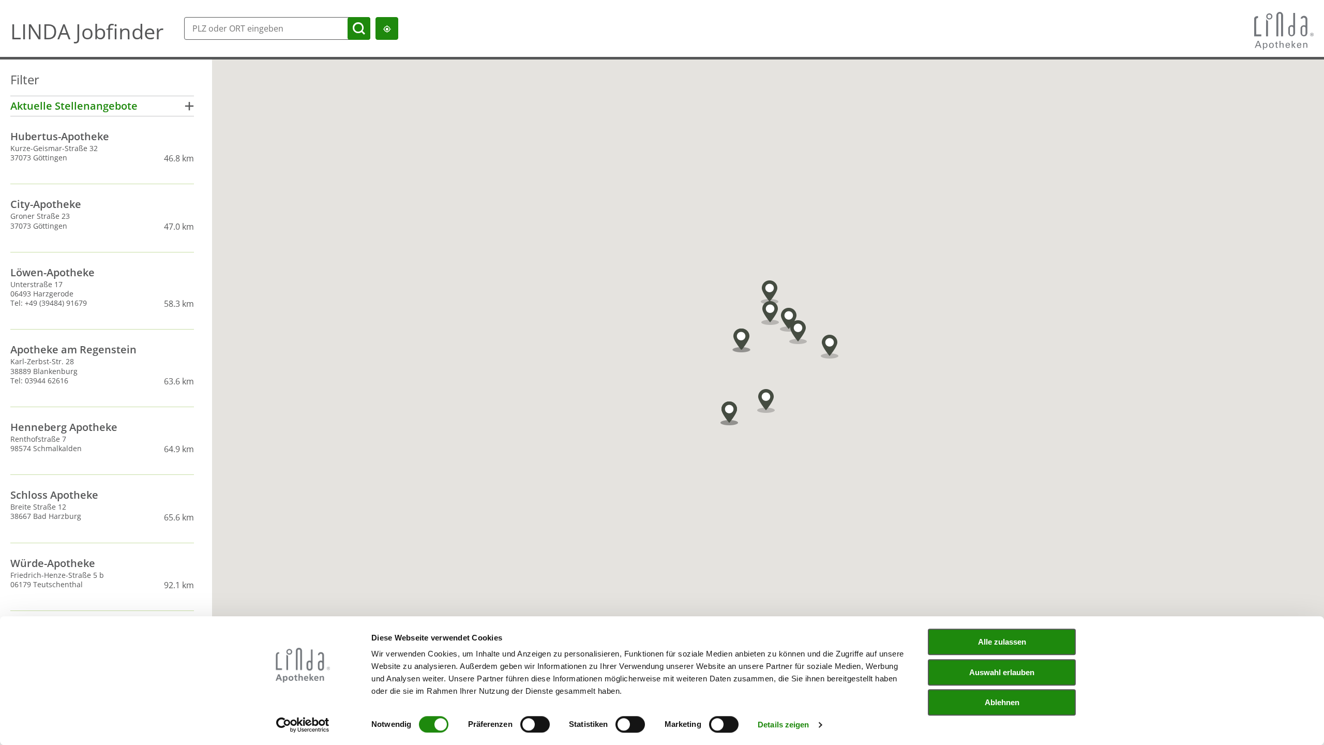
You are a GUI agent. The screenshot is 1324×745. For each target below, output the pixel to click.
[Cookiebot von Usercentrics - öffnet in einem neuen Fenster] (303, 725)
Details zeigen (783, 724)
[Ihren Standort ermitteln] (386, 28)
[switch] (535, 724)
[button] (741, 340)
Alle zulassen (1002, 641)
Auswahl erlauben (1001, 672)
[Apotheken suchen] (359, 28)
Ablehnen (1002, 702)
